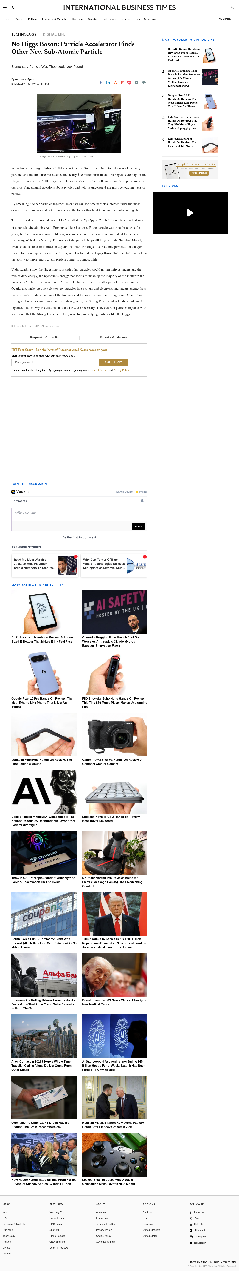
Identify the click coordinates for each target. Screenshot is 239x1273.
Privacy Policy (121, 370)
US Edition (225, 18)
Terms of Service (98, 370)
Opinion (126, 19)
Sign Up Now (199, 173)
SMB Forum (56, 1224)
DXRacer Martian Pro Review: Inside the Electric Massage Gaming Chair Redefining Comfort (112, 882)
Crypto (92, 19)
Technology (109, 19)
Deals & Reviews (146, 19)
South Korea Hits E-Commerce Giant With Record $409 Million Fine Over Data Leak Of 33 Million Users (44, 943)
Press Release (57, 1235)
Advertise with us (105, 1241)
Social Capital (56, 1218)
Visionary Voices (58, 1212)
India (145, 1218)
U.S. (8, 19)
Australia (147, 1212)
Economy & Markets (54, 19)
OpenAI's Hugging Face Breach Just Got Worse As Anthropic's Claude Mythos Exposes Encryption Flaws (111, 641)
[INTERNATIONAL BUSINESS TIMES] (119, 8)
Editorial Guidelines (113, 337)
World (19, 19)
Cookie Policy (103, 1235)
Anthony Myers (24, 79)
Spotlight (54, 1229)
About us (101, 1212)
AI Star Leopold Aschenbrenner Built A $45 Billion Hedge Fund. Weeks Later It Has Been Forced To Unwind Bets (113, 1065)
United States (150, 1235)
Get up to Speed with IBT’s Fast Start (196, 164)
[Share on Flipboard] (122, 82)
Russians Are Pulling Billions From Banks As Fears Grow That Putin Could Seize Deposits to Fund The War (43, 1004)
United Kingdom (151, 1229)
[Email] (136, 82)
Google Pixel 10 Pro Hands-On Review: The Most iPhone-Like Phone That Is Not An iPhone (41, 702)
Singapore (148, 1224)
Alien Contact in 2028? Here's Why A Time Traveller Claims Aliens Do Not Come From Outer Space (41, 1065)
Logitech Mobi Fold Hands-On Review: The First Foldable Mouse (182, 142)
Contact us (102, 1218)
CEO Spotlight (57, 1241)
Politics (32, 19)
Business (77, 19)
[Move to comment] (144, 82)
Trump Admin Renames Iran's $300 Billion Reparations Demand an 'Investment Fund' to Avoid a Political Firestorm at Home (114, 943)
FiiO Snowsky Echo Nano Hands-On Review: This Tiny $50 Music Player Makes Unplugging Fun (114, 702)
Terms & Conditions (106, 1224)
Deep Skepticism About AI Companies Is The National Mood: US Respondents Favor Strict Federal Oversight (43, 821)
